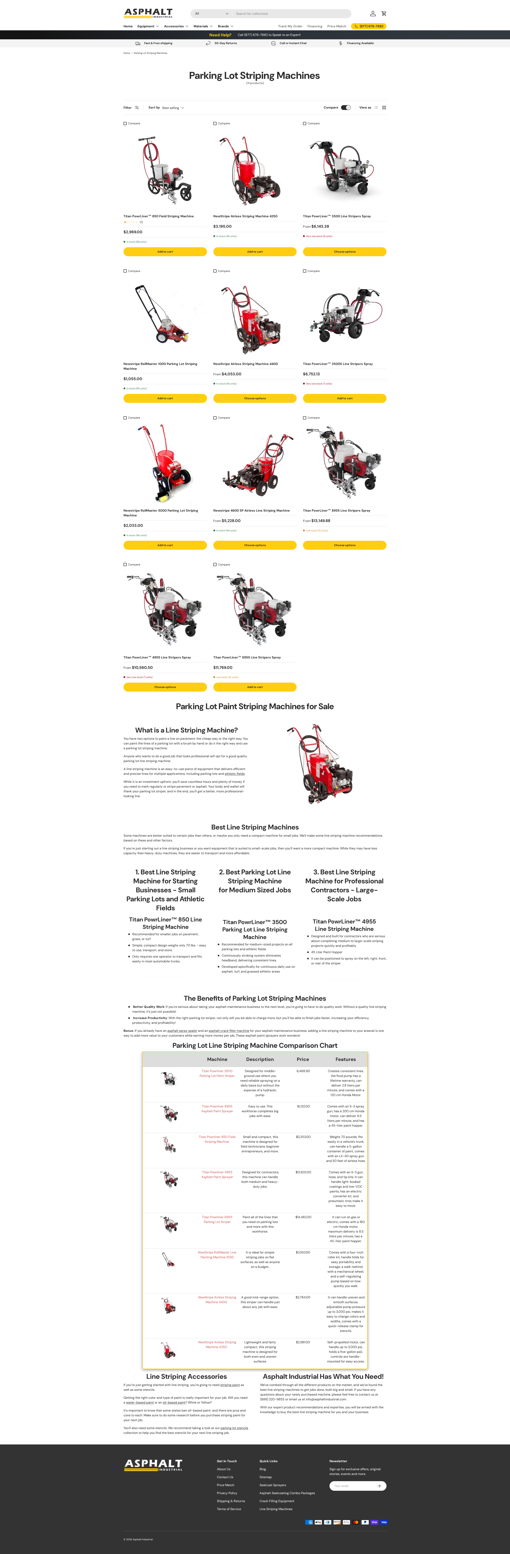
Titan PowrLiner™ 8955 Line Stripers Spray (337, 510)
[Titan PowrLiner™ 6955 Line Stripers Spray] (255, 610)
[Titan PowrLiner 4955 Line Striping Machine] (169, 1172)
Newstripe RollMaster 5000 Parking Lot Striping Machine (161, 512)
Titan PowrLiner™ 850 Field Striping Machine (159, 216)
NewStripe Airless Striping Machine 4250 (245, 216)
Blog (263, 1469)
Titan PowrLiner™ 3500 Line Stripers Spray (337, 216)
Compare (331, 107)
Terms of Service (229, 1509)
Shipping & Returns (231, 1501)
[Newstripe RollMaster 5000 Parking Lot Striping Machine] (165, 463)
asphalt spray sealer (182, 1031)
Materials (201, 26)
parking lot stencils (234, 1428)
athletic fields (235, 774)
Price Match (336, 26)
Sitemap (266, 1477)
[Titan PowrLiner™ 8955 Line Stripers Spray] (344, 463)
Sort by (154, 107)
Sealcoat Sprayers (273, 1485)
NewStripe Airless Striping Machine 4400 (245, 364)
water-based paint (140, 1402)
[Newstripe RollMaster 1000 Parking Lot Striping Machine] (165, 316)
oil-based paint (174, 1402)
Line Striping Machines (276, 1509)
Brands (223, 26)
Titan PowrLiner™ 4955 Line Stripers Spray (157, 657)
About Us (223, 1469)
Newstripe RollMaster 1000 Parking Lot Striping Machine (160, 366)
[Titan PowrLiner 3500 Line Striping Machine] (169, 1071)
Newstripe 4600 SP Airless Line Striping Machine (251, 510)
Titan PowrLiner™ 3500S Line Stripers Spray (338, 364)
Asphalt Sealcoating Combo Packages (287, 1493)
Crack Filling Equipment (277, 1501)
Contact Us (225, 1477)
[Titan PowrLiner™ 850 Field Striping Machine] (165, 169)
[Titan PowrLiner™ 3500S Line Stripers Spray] (344, 316)
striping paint (230, 1385)
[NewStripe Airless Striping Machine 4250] (255, 169)
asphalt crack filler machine (229, 1031)
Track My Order (290, 26)
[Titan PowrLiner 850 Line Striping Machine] (169, 1137)
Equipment (145, 26)
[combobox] (270, 13)
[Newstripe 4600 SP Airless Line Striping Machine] (255, 463)
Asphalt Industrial (143, 1539)
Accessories (174, 26)
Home (128, 26)
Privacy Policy (227, 1493)
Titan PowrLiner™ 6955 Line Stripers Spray (247, 657)
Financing (315, 26)
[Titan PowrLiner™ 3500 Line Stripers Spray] (344, 169)
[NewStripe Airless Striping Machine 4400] (255, 316)
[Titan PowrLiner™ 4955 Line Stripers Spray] (165, 610)
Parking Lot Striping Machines (150, 53)
